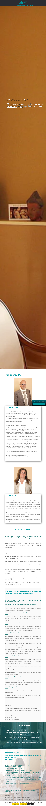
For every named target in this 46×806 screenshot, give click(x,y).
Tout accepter (16, 804)
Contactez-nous (39, 404)
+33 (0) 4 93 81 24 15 (40, 401)
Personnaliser (31, 804)
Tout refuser (23, 804)
